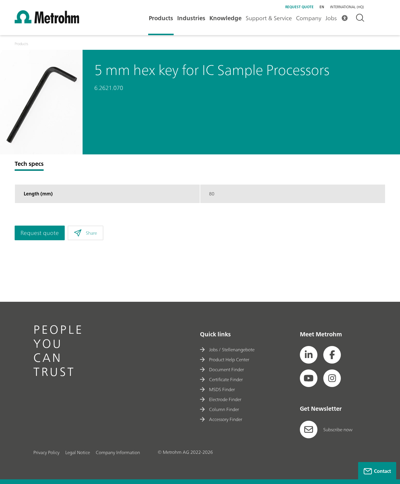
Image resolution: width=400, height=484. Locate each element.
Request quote (299, 7)
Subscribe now (338, 429)
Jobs (331, 18)
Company (308, 18)
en (321, 7)
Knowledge (225, 18)
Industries (191, 18)
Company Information (118, 452)
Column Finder (224, 409)
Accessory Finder (225, 419)
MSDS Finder (222, 389)
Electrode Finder (225, 399)
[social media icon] (308, 355)
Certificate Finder (226, 379)
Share (91, 233)
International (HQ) (347, 7)
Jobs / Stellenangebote (231, 349)
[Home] (47, 22)
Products (161, 18)
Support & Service (269, 18)
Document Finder (226, 369)
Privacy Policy (46, 452)
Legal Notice (77, 452)
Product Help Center (229, 359)
